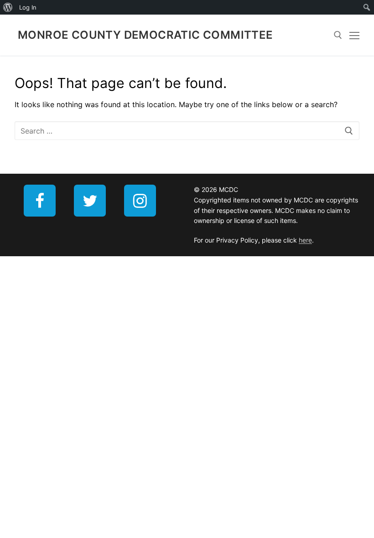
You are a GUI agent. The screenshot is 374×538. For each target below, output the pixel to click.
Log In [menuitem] (27, 7)
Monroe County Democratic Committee (145, 34)
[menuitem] (8, 7)
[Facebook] (40, 201)
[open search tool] (338, 35)
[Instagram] (140, 201)
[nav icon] (354, 35)
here (305, 240)
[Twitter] (90, 201)
